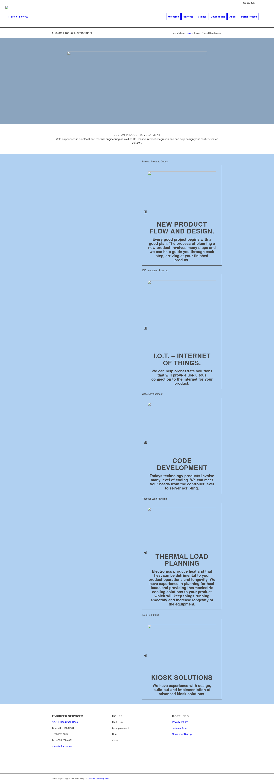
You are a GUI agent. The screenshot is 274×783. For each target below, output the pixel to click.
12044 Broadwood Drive (65, 722)
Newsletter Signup (182, 734)
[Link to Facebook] (260, 3)
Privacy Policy (180, 722)
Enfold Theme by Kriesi (99, 778)
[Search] (265, 16)
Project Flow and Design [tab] (155, 161)
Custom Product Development (72, 33)
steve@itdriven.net (62, 746)
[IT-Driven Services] (16, 16)
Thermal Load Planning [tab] (154, 498)
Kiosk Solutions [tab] (150, 614)
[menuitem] (173, 16)
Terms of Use (179, 728)
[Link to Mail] (266, 3)
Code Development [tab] (152, 394)
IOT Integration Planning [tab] (155, 270)
